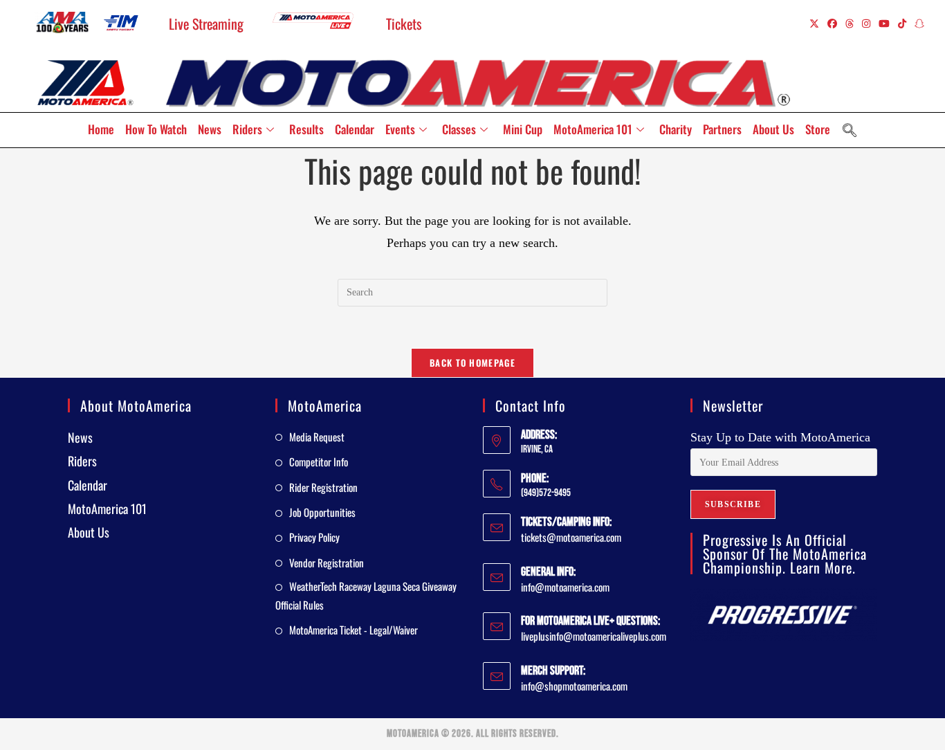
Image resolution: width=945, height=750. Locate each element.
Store (817, 129)
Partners (722, 129)
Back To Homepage (472, 362)
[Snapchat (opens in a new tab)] (917, 23)
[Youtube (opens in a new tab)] (884, 23)
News (209, 129)
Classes (459, 129)
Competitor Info (318, 461)
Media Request (317, 436)
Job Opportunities (322, 512)
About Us (773, 129)
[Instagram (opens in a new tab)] (866, 23)
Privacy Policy (314, 537)
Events (400, 129)
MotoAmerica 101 (592, 129)
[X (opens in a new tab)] (814, 23)
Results (306, 129)
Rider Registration (323, 487)
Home (101, 129)
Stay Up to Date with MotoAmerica (780, 437)
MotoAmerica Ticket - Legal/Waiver (353, 629)
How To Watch (156, 129)
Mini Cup (522, 129)
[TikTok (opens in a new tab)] (902, 23)
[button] (849, 130)
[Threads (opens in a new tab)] (849, 23)
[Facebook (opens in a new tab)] (832, 23)
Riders (247, 129)
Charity (675, 129)
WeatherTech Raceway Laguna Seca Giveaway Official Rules (366, 595)
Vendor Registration (326, 562)
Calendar (354, 129)
